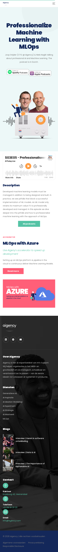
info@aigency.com (12, 520)
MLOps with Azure (21, 243)
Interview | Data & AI (25, 452)
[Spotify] (13, 340)
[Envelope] (21, 340)
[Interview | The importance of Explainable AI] (8, 465)
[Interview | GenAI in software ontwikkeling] (8, 440)
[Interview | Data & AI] (8, 453)
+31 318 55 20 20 (10, 507)
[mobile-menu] (53, 3)
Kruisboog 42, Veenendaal (15, 494)
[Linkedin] (6, 340)
